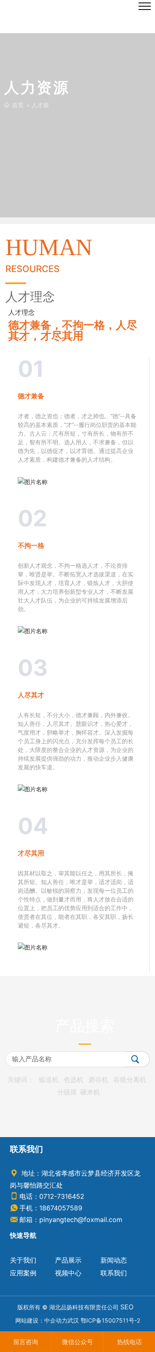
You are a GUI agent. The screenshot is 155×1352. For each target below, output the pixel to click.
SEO (127, 1307)
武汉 (73, 1320)
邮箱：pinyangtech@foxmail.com (70, 1219)
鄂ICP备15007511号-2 (110, 1320)
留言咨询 (25, 1342)
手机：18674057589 (50, 1208)
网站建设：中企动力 (41, 1320)
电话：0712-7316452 (51, 1196)
